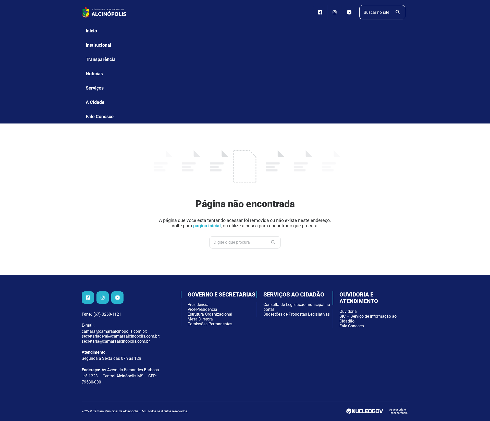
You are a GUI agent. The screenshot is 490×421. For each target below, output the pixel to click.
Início (91, 30)
